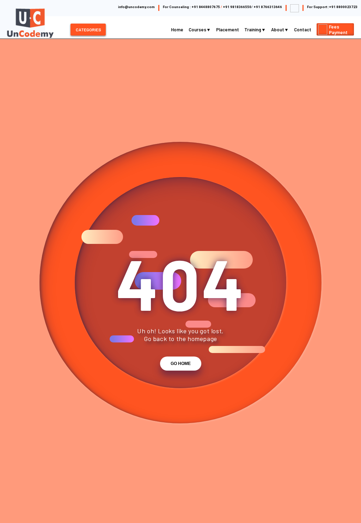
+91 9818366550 (237, 7)
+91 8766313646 (267, 7)
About (278, 29)
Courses (198, 29)
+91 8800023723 (343, 7)
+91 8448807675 (205, 7)
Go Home (181, 363)
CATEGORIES (88, 29)
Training (253, 29)
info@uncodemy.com (136, 7)
